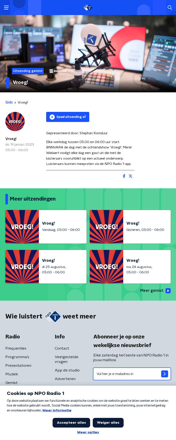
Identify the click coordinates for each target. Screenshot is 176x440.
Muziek (11, 374)
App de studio (67, 370)
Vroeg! (11, 139)
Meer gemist (151, 291)
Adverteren (65, 379)
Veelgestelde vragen (66, 359)
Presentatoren (18, 366)
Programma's (17, 357)
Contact (62, 348)
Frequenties (15, 348)
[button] (6, 8)
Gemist (11, 383)
